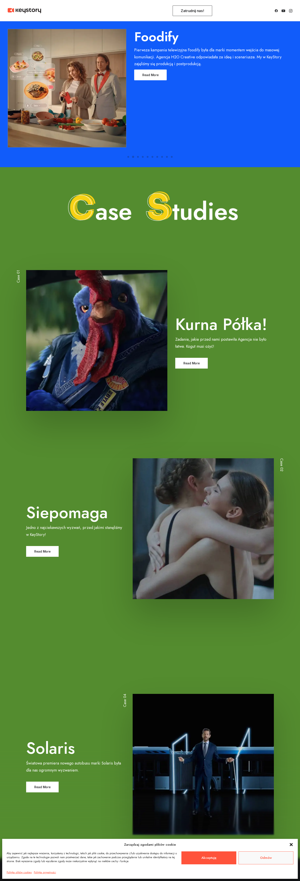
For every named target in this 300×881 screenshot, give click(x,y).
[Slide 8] (162, 157)
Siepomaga (67, 512)
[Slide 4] (142, 157)
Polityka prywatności (45, 872)
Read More (150, 75)
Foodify (156, 36)
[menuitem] (193, 10)
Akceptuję (208, 857)
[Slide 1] (128, 157)
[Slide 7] (157, 157)
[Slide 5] (147, 157)
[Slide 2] (133, 157)
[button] (291, 844)
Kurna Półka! (221, 324)
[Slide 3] (138, 157)
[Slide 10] (171, 157)
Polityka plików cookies (19, 872)
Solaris (50, 748)
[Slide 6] (152, 157)
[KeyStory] (24, 10)
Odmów (266, 857)
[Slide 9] (166, 157)
